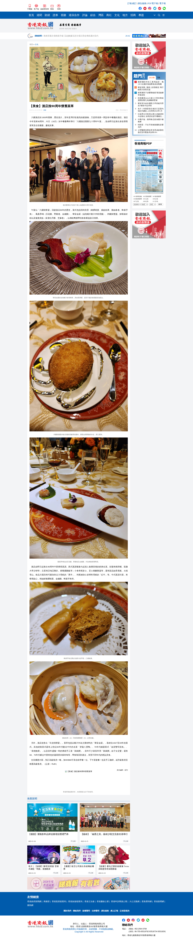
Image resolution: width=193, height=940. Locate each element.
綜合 (93, 15)
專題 (141, 15)
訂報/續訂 (131, 3)
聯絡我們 (77, 911)
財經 (47, 15)
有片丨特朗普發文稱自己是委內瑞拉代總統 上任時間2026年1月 (151, 110)
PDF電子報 (153, 3)
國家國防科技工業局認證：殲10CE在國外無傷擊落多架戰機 (151, 83)
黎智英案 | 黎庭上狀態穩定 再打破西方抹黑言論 (151, 88)
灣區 (101, 15)
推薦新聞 (32, 798)
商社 (109, 15)
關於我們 (67, 911)
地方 (125, 15)
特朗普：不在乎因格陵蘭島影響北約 (151, 126)
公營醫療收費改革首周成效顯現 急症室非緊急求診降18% (151, 131)
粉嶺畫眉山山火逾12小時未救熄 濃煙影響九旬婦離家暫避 (151, 99)
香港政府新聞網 (34, 901)
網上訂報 (114, 911)
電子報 (162, 3)
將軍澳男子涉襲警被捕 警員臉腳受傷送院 (151, 94)
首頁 (31, 15)
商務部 (47, 901)
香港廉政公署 (103, 901)
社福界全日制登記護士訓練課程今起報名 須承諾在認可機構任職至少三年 (151, 115)
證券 (55, 15)
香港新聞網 (159, 901)
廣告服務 (142, 3)
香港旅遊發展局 (75, 901)
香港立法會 (89, 901)
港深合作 (74, 15)
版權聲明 (86, 911)
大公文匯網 (134, 901)
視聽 (63, 15)
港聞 (39, 15)
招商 (133, 15)
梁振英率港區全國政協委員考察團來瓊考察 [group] (87, 34)
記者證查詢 (124, 911)
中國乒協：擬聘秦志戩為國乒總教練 (151, 120)
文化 (117, 15)
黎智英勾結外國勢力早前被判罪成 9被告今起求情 (151, 104)
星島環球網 (147, 901)
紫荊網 (30, 905)
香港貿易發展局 (59, 901)
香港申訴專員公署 (119, 901)
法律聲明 (95, 911)
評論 (85, 15)
